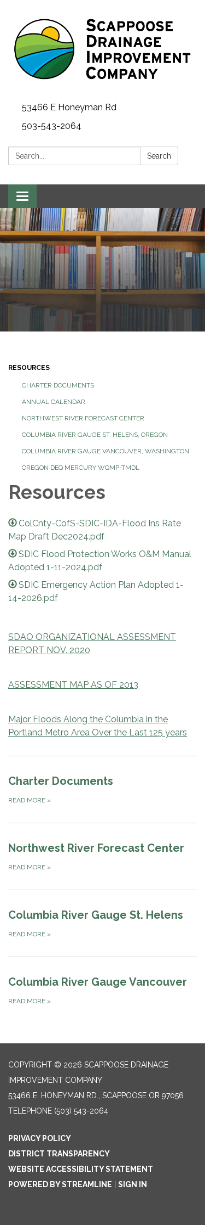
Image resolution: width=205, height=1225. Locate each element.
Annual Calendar (53, 402)
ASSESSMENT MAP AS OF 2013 (73, 684)
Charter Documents (58, 385)
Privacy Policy (39, 1138)
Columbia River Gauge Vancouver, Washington (105, 451)
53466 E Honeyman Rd (69, 107)
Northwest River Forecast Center (83, 418)
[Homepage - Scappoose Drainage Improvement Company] (102, 49)
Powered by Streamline (60, 1184)
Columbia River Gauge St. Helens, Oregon (95, 435)
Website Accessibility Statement (80, 1169)
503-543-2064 (51, 126)
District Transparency (59, 1153)
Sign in (132, 1184)
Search (159, 155)
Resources (29, 368)
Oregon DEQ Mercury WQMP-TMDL (80, 467)
